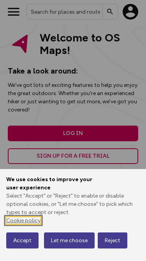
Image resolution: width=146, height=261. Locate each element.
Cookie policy (23, 220)
